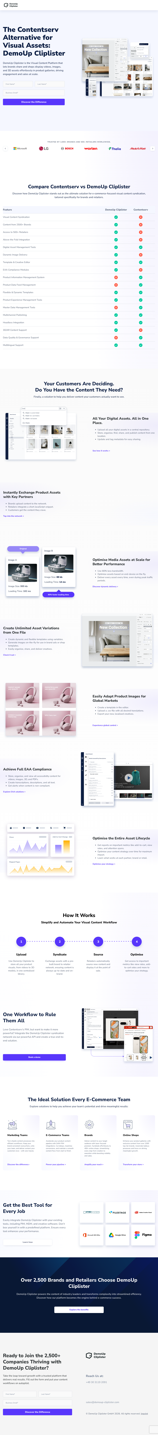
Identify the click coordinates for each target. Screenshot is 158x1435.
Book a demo (34, 1057)
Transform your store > (133, 1164)
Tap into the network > (13, 516)
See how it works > (101, 450)
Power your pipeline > (56, 1164)
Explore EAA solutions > (14, 791)
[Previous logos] (5, 148)
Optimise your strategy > (104, 864)
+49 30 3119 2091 (96, 1382)
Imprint (144, 1413)
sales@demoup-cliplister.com (102, 1402)
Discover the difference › (18, 1164)
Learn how (28, 1242)
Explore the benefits (79, 1309)
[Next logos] (152, 148)
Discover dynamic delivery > (105, 586)
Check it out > (9, 655)
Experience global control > (105, 725)
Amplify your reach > (93, 1164)
